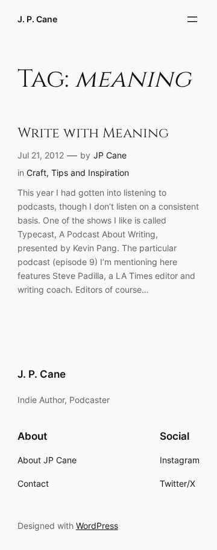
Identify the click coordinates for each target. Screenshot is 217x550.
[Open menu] (192, 19)
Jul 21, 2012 (40, 155)
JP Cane (110, 155)
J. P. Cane (37, 19)
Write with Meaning (93, 133)
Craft (36, 172)
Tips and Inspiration (90, 172)
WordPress (97, 525)
